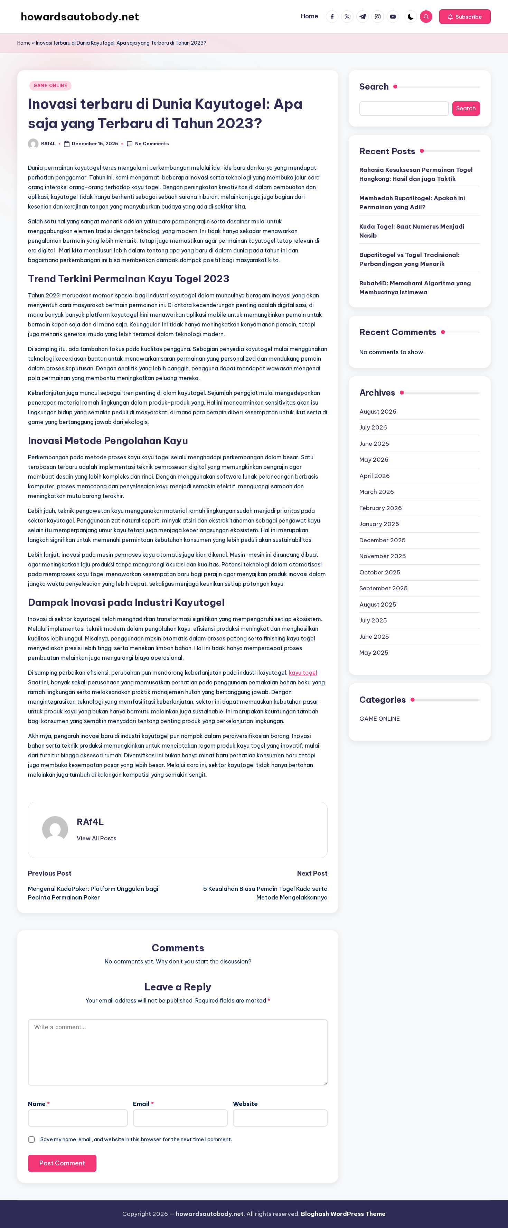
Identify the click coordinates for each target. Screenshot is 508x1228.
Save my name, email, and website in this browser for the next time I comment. (136, 1139)
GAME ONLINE (50, 85)
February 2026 (380, 507)
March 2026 (376, 492)
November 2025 (382, 556)
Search (374, 86)
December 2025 (382, 540)
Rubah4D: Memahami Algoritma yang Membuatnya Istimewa (415, 287)
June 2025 (374, 636)
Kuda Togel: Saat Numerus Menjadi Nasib (411, 231)
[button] (465, 16)
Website (245, 1104)
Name (39, 1104)
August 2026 (377, 411)
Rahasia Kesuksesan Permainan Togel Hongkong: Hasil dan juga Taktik (416, 174)
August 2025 (377, 604)
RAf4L (90, 821)
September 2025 (383, 588)
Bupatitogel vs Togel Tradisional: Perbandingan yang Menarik (409, 259)
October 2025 (380, 572)
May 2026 (373, 459)
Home (24, 43)
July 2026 (373, 427)
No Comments (152, 143)
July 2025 (373, 620)
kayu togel (303, 672)
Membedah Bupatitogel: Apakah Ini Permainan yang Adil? (412, 202)
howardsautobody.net (80, 16)
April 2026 (374, 475)
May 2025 (373, 652)
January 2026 (379, 524)
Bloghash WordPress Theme (343, 1214)
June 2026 (374, 443)
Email (143, 1104)
